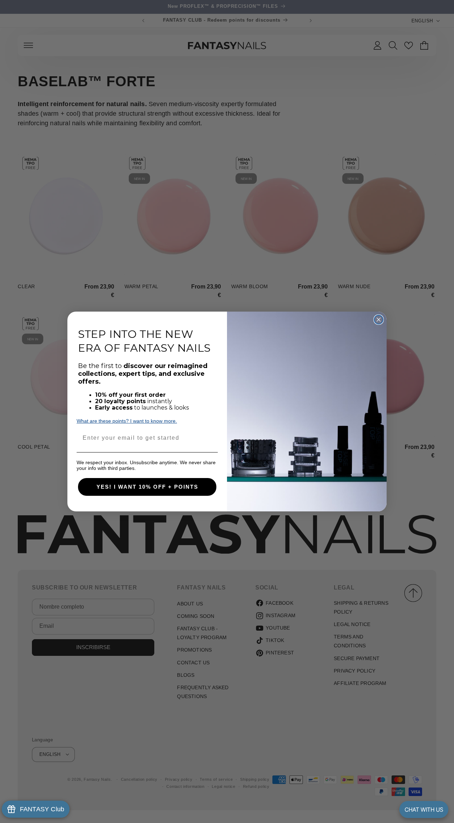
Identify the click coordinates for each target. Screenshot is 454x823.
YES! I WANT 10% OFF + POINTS (147, 487)
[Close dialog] (378, 319)
